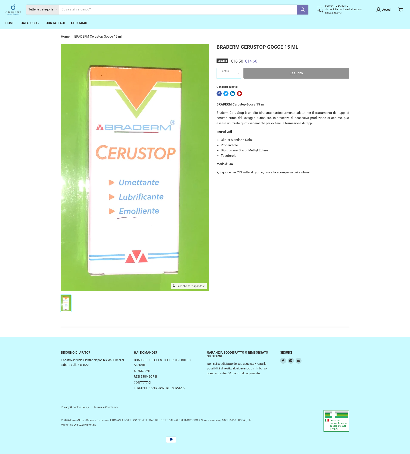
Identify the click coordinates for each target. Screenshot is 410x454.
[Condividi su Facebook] (219, 93)
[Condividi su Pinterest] (239, 93)
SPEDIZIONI (142, 370)
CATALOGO (29, 23)
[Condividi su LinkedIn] (232, 93)
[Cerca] (302, 10)
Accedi (386, 9)
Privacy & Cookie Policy (75, 407)
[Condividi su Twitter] (225, 93)
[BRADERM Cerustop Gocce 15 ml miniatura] (65, 303)
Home (65, 36)
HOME (9, 23)
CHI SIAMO (79, 23)
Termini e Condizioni (106, 407)
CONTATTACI (55, 23)
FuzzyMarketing (86, 424)
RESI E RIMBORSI (145, 376)
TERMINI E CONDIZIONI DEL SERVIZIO (159, 388)
